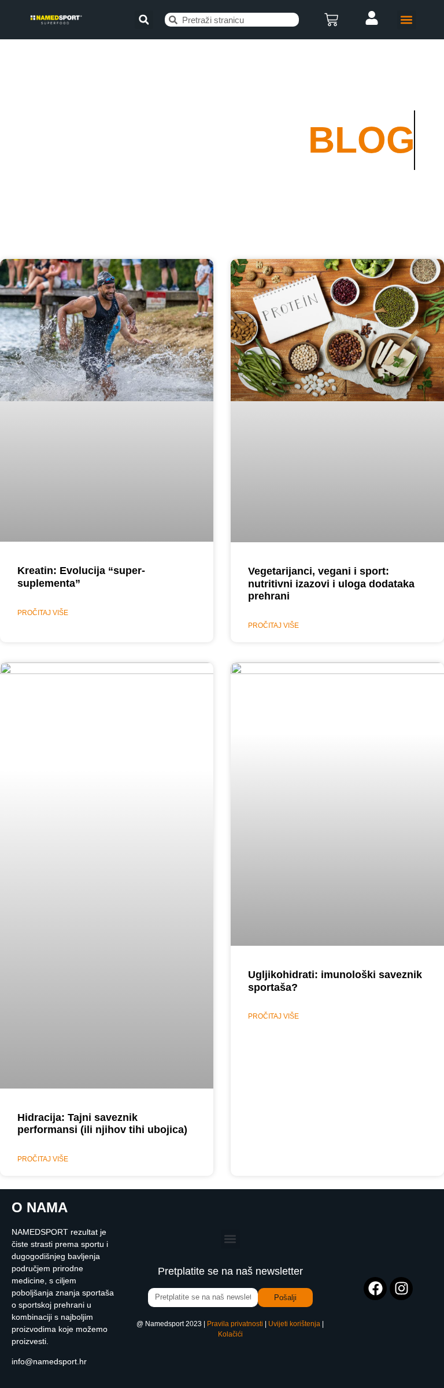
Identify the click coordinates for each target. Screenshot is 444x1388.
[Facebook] (375, 1288)
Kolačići (230, 1334)
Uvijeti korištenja (294, 1324)
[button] (144, 19)
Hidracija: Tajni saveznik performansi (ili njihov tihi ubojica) (102, 1124)
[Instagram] (401, 1288)
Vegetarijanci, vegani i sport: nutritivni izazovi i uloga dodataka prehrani (331, 583)
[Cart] (331, 20)
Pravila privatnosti (235, 1324)
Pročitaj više (42, 613)
